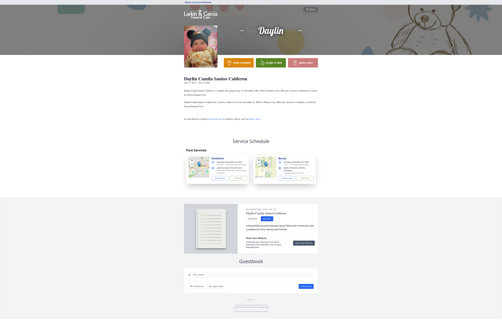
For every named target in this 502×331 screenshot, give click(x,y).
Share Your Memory (304, 243)
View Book (252, 218)
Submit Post (306, 286)
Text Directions (220, 178)
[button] (199, 164)
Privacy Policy (244, 307)
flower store (254, 118)
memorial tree (215, 118)
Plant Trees (238, 178)
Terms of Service (258, 307)
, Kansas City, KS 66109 (294, 173)
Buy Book (267, 218)
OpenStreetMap (254, 311)
